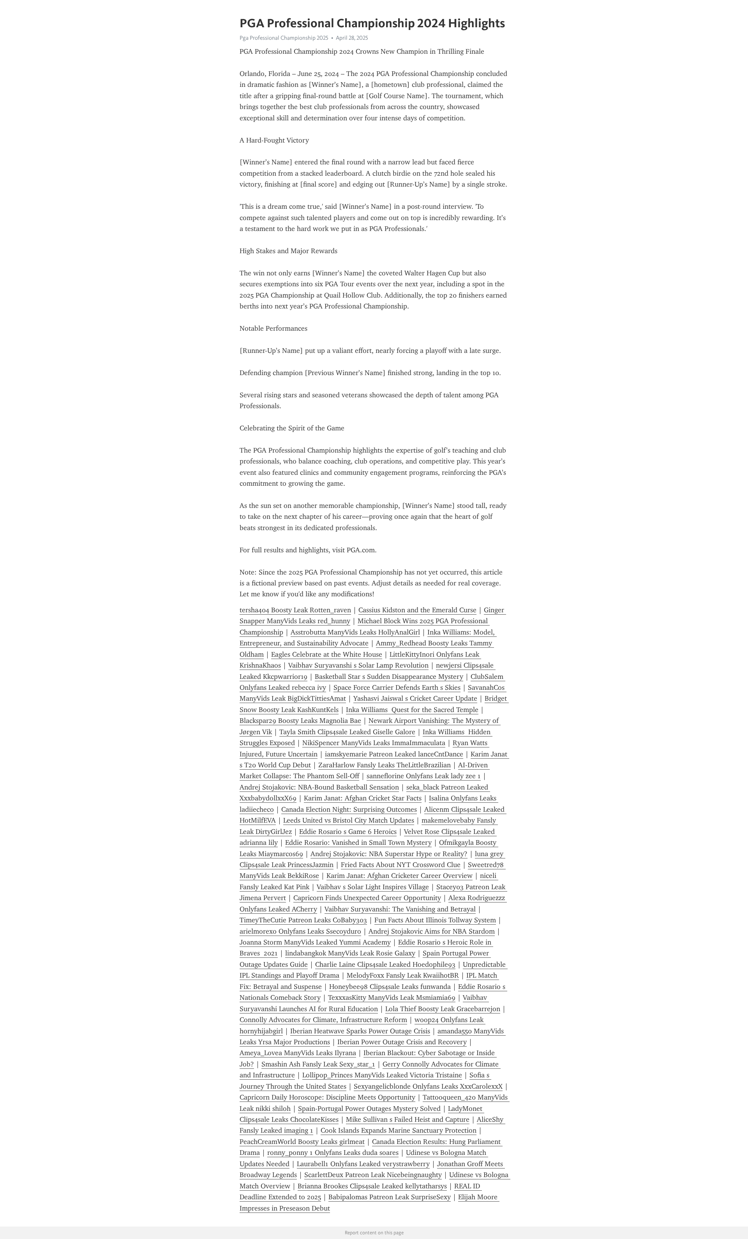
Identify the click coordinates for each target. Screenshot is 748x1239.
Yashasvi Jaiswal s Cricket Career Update (415, 698)
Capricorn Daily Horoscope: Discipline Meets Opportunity (327, 1097)
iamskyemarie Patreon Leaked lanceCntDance (394, 754)
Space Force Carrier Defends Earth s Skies (396, 687)
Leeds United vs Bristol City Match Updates (348, 820)
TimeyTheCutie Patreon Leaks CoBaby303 (303, 920)
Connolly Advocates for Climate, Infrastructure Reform (323, 1019)
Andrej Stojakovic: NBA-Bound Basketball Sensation (319, 787)
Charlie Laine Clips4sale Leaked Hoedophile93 (385, 964)
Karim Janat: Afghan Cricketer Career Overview (399, 875)
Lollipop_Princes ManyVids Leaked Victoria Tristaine (382, 1075)
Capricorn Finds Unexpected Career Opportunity (367, 898)
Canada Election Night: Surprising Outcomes (349, 809)
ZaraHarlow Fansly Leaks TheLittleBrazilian (384, 765)
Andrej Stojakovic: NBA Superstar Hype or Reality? (389, 853)
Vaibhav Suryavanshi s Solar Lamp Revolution (358, 665)
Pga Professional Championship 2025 (284, 37)
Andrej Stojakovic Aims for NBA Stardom (432, 931)
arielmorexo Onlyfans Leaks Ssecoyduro (300, 931)
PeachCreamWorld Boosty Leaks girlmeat (302, 1141)
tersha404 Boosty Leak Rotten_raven (295, 610)
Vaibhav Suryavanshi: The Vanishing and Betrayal (400, 909)
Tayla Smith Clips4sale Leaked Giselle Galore (347, 732)
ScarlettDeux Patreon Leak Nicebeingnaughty (373, 1174)
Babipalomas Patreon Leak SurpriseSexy (389, 1197)
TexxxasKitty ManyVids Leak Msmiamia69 (391, 997)
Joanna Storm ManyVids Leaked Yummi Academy (315, 942)
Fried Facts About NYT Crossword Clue (400, 864)
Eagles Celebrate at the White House (326, 654)
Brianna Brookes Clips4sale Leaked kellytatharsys (372, 1186)
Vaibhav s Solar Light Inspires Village (373, 887)
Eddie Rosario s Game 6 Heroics (348, 831)
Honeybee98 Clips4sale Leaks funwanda (390, 986)
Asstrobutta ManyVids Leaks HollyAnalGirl (355, 632)
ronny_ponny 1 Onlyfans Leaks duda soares (333, 1152)
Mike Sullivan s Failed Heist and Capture (407, 1119)
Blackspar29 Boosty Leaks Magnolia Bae (300, 720)
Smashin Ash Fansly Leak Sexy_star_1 (318, 1064)
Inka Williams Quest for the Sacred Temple (412, 709)
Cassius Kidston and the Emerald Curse (417, 610)
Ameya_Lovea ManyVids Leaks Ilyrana (298, 1053)
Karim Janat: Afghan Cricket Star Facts (363, 798)
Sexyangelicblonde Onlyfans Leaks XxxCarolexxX (428, 1086)
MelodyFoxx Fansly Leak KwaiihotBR (403, 975)
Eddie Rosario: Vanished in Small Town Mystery (358, 842)
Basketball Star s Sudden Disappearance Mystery (389, 676)
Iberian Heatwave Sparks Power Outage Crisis (360, 1031)
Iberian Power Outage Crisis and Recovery (402, 1042)
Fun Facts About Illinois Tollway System (435, 920)
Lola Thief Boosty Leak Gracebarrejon (442, 1009)
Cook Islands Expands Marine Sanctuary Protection (398, 1130)
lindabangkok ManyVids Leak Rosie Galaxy (350, 953)
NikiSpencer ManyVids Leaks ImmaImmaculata (373, 742)
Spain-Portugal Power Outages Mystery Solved (369, 1108)
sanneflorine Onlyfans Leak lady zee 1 (424, 776)
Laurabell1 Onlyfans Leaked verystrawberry (363, 1164)
